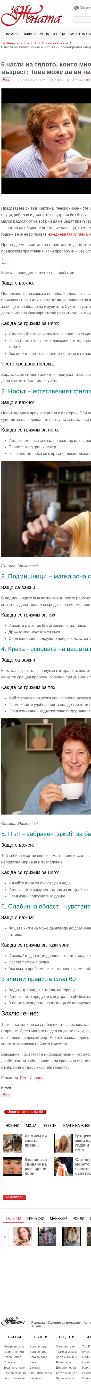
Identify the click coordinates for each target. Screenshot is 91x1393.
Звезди (59, 34)
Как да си (36, 1378)
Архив (36, 1326)
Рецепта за (64, 1362)
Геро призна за (14, 1378)
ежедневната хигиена (68, 234)
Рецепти (66, 1337)
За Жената (9, 43)
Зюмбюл (35, 1367)
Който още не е (66, 1373)
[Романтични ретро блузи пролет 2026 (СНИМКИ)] (71, 1236)
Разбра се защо (15, 1373)
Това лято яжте (14, 1367)
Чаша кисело (65, 1378)
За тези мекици (66, 1357)
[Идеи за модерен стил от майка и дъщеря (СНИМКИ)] (46, 1236)
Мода (44, 34)
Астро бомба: (13, 1357)
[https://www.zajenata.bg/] (13, 1321)
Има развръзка (14, 1346)
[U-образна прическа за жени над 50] (22, 1236)
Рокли (78, 1219)
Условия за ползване (64, 1322)
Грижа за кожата (55, 43)
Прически (35, 1219)
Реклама (38, 1322)
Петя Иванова (33, 1078)
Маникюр (58, 1219)
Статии (14, 1337)
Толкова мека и (66, 1351)
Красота (30, 43)
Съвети (40, 1337)
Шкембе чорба (66, 1367)
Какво (34, 1362)
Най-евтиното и (41, 1373)
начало (11, 34)
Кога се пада (38, 1346)
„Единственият (14, 1351)
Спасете (10, 1362)
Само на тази (65, 1346)
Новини (29, 34)
